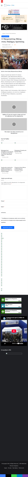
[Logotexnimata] (14, 12)
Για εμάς (9, 467)
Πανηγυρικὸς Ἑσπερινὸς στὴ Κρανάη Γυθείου (20, 151)
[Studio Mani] (14, 27)
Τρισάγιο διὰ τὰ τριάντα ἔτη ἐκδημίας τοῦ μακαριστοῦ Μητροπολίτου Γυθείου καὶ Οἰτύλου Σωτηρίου (6, 169)
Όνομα (3, 201)
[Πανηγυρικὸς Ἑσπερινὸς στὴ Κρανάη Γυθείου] (21, 145)
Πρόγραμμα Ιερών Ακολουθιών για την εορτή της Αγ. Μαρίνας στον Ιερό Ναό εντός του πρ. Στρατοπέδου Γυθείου (7, 153)
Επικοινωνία (21, 467)
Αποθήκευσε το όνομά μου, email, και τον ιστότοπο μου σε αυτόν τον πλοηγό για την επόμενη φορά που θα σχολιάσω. (13, 220)
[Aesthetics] (14, 18)
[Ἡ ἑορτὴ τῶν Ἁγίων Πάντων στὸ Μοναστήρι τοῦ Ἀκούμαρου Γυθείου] (21, 162)
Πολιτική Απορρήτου (14, 465)
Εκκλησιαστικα (12, 33)
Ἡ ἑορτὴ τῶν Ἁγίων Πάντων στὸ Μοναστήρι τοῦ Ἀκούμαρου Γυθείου (20, 169)
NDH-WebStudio (23, 463)
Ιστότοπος (3, 212)
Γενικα (7, 33)
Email (2, 206)
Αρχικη (3, 33)
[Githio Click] (8, 5)
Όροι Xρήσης (15, 467)
